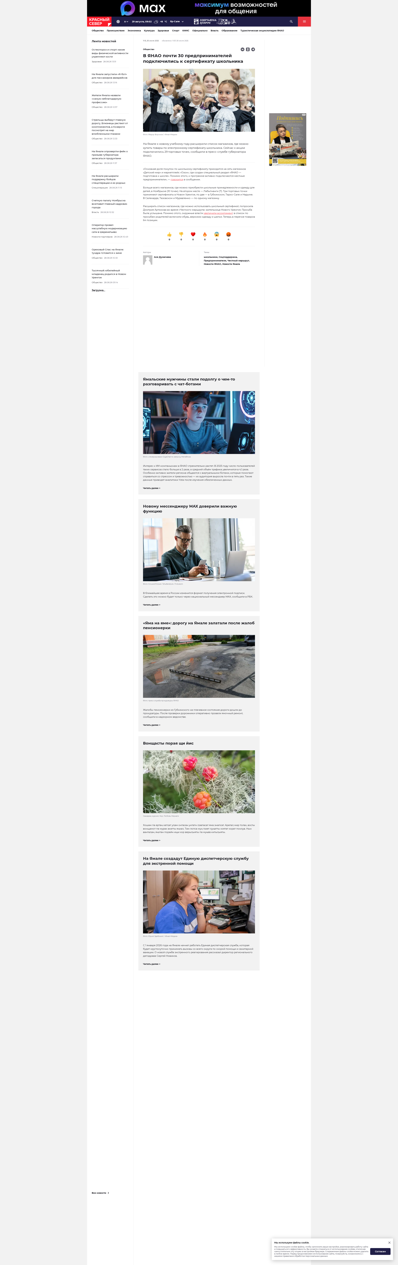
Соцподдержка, (228, 257)
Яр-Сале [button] (175, 21)
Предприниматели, (215, 260)
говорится (177, 179)
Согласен (380, 1251)
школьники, (211, 257)
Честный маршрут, (238, 260)
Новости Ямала (231, 264)
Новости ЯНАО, (213, 264)
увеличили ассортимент (218, 213)
